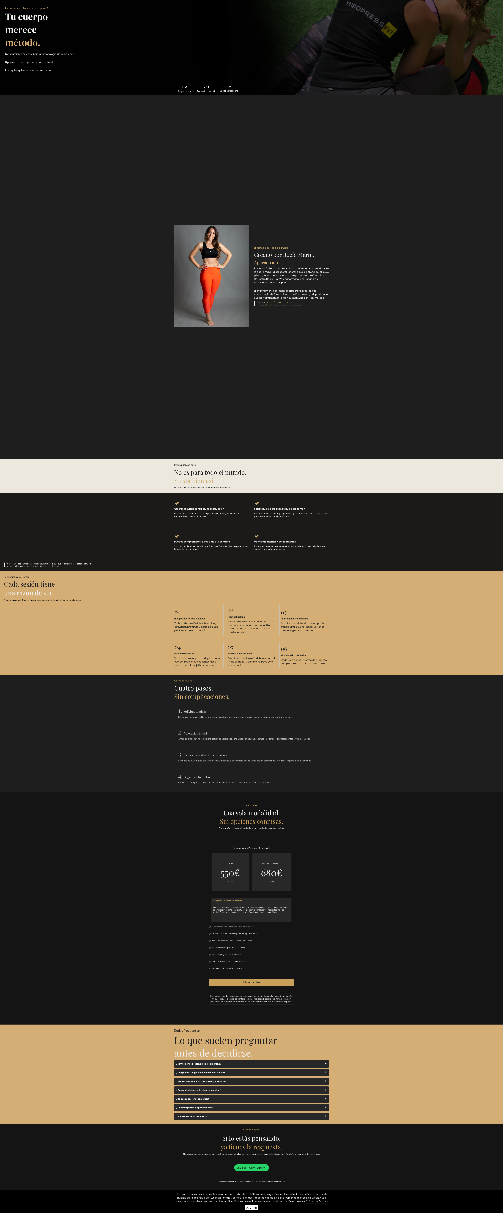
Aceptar (251, 1207)
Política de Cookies (316, 1201)
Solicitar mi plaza (251, 982)
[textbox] (251, 8)
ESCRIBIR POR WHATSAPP (251, 1167)
